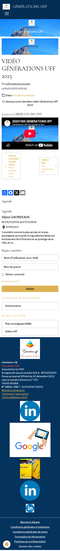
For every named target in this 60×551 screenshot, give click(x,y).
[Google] (30, 439)
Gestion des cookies (30, 546)
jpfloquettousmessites (18, 84)
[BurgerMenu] (7, 13)
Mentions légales (30, 522)
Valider (30, 288)
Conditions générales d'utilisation (30, 527)
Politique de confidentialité (30, 541)
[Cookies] (6, 544)
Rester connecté (15, 274)
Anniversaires (13, 305)
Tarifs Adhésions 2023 (15, 397)
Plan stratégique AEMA (18, 323)
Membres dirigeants (13, 390)
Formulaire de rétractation (30, 536)
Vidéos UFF (11, 331)
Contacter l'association (15, 393)
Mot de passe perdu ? (11, 281)
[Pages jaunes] (30, 468)
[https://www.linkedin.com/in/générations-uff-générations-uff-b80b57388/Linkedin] (30, 410)
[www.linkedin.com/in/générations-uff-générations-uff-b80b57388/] (30, 490)
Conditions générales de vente (30, 531)
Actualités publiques (23, 95)
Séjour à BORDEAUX (16, 217)
